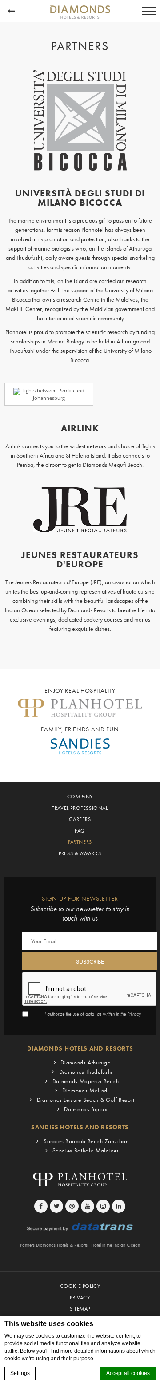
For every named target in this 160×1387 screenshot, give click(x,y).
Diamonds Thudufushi (85, 1072)
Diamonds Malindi (85, 1090)
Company (80, 796)
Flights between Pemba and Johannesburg (52, 394)
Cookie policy (80, 1286)
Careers (80, 819)
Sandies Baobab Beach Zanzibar (86, 1141)
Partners (80, 841)
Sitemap (80, 1308)
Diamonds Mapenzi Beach (85, 1081)
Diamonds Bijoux (85, 1109)
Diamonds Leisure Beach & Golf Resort (86, 1100)
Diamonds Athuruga (85, 1062)
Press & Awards (80, 853)
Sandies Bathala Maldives (85, 1150)
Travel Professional (80, 808)
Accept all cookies (128, 1373)
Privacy (134, 1014)
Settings (20, 1373)
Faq (80, 830)
